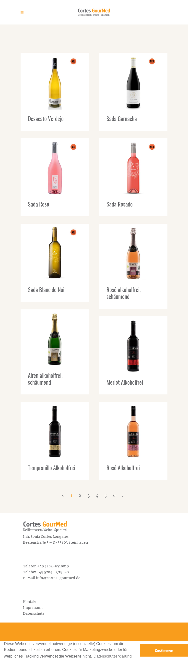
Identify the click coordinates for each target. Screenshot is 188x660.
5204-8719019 (57, 566)
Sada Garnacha (121, 118)
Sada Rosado (119, 204)
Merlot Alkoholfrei (124, 382)
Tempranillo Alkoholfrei (51, 468)
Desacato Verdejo (46, 118)
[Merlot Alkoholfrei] (133, 345)
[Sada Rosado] (133, 167)
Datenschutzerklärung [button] (113, 656)
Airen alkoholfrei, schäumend (45, 378)
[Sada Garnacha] (133, 81)
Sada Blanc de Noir (47, 289)
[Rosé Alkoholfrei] (133, 430)
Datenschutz (34, 613)
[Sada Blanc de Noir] (55, 252)
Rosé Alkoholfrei (123, 468)
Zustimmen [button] (164, 650)
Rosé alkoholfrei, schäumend (123, 293)
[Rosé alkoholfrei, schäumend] (133, 252)
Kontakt (30, 601)
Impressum (33, 607)
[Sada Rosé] (55, 167)
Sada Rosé (38, 204)
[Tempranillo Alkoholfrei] (55, 430)
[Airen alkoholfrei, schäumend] (55, 338)
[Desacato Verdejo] (55, 81)
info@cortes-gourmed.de (58, 578)
